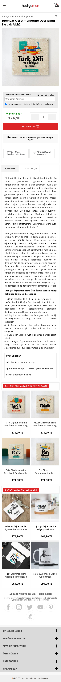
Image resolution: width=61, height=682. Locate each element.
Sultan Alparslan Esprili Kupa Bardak (45, 575)
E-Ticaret (21, 678)
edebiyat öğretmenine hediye (20, 362)
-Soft (15, 678)
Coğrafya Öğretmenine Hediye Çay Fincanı (45, 528)
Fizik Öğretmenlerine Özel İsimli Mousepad (16, 575)
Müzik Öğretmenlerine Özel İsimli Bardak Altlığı (45, 424)
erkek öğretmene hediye (41, 368)
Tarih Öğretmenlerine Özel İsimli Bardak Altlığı (16, 424)
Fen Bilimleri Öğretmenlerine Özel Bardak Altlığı (45, 472)
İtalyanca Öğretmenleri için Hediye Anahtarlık (16, 528)
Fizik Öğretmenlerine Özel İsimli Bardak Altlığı (16, 471)
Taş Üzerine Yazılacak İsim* (17, 94)
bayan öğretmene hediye (18, 374)
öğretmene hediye (15, 368)
